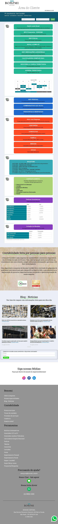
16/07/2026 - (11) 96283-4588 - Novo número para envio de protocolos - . (30, 163)
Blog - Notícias (9, 380)
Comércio (7, 398)
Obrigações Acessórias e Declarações (26, 192)
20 (39, 87)
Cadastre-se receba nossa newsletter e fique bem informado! (20, 330)
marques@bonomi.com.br (29, 452)
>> (49, 80)
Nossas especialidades (11, 378)
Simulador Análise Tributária (14, 415)
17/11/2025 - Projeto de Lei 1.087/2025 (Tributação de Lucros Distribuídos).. (31, 172)
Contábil (18, 186)
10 (23, 85)
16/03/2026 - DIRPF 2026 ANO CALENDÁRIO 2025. (25, 166)
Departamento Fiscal (11, 437)
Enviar (6, 336)
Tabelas (6, 423)
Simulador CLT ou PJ (11, 412)
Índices (6, 420)
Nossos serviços (9, 390)
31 (23, 90)
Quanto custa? (9, 400)
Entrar (52, 19)
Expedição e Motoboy (22, 187)
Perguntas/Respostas (11, 445)
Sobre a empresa (9, 375)
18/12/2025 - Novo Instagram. (19, 168)
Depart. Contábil (9, 440)
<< (17, 80)
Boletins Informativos (11, 410)
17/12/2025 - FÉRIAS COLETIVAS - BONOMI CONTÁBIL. (26, 169)
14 (44, 85)
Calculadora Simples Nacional (14, 418)
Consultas (7, 426)
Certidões (7, 429)
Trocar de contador (10, 392)
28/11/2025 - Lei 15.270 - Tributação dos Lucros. (24, 171)
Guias (6, 431)
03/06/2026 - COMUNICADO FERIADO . (22, 165)
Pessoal (18, 193)
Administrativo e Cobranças (23, 184)
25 (28, 88)
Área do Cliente (29, 8)
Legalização (19, 190)
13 (39, 85)
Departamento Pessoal (11, 434)
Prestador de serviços (11, 395)
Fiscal (18, 189)
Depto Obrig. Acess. (10, 442)
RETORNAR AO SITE (49, 10)
